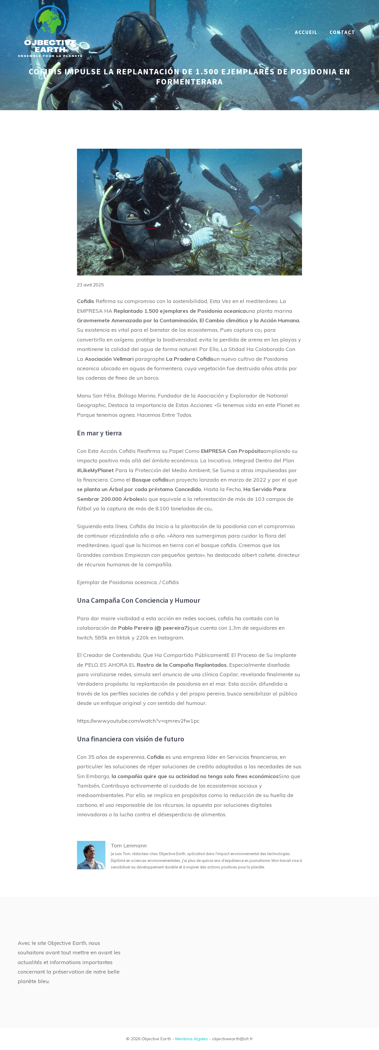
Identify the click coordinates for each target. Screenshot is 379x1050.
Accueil (306, 32)
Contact (342, 32)
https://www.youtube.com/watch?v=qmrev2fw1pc (138, 720)
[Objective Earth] (50, 31)
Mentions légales (191, 1038)
